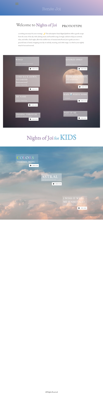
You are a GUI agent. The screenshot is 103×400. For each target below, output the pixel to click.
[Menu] (17, 3)
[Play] (30, 69)
